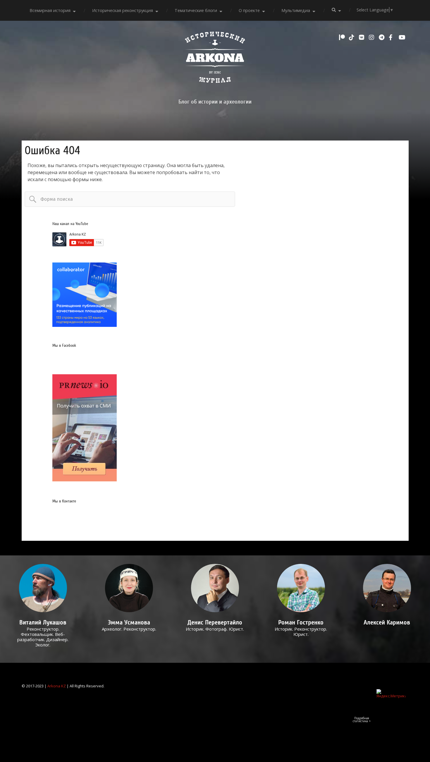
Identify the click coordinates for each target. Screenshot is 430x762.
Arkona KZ (56, 686)
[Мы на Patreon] (342, 37)
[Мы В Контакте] (362, 37)
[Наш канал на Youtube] (402, 37)
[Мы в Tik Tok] (352, 37)
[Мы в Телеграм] (382, 37)
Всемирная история (50, 10)
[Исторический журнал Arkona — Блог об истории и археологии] (215, 59)
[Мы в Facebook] (392, 37)
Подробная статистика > (362, 719)
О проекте (249, 10)
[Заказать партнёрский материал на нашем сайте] (84, 325)
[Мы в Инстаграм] (372, 37)
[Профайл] (43, 588)
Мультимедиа (295, 10)
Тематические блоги (196, 10)
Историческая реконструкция (122, 10)
